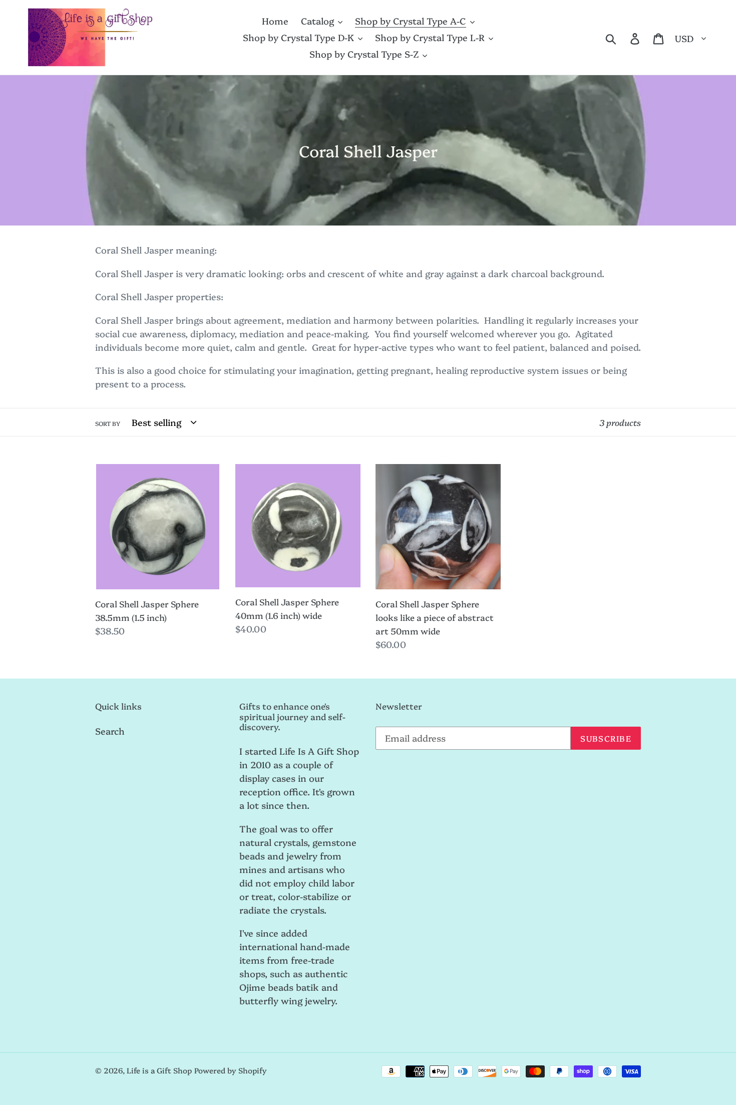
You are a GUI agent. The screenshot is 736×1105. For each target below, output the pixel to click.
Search (110, 731)
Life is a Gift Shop (159, 1070)
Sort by (107, 423)
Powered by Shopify (230, 1070)
